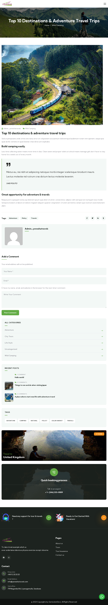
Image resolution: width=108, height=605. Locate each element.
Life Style (9, 343)
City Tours (9, 336)
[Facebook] (4, 557)
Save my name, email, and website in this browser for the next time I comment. (34, 288)
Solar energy (57, 420)
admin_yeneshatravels (12, 129)
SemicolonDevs (55, 602)
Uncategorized (11, 349)
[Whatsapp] (9, 557)
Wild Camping (57, 25)
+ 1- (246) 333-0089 (54, 492)
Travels (34, 218)
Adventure (13, 218)
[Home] (7, 4)
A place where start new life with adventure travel (35, 397)
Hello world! (19, 377)
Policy (24, 218)
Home (47, 25)
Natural (34, 420)
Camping (23, 420)
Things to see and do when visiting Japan (31, 385)
